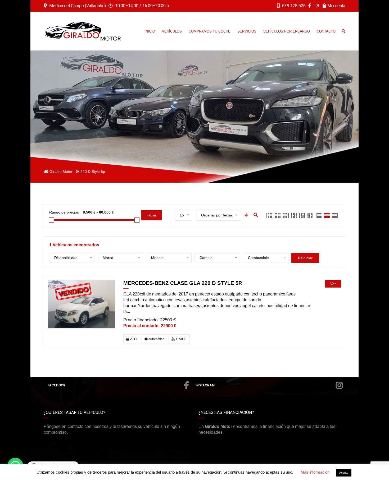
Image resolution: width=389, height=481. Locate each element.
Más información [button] (315, 472)
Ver (333, 284)
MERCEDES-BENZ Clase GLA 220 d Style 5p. (183, 283)
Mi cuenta (335, 5)
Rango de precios (64, 212)
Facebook (57, 385)
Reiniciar (305, 258)
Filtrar (151, 215)
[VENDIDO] (81, 304)
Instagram (205, 385)
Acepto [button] (343, 472)
